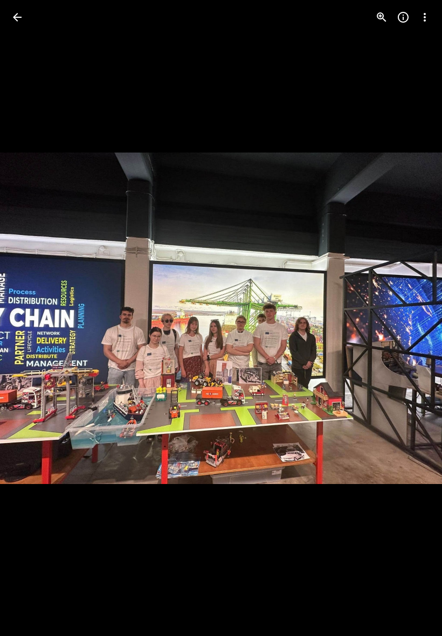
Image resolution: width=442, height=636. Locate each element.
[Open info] (403, 17)
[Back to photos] (17, 17)
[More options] (425, 17)
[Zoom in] (381, 17)
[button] (30, 318)
